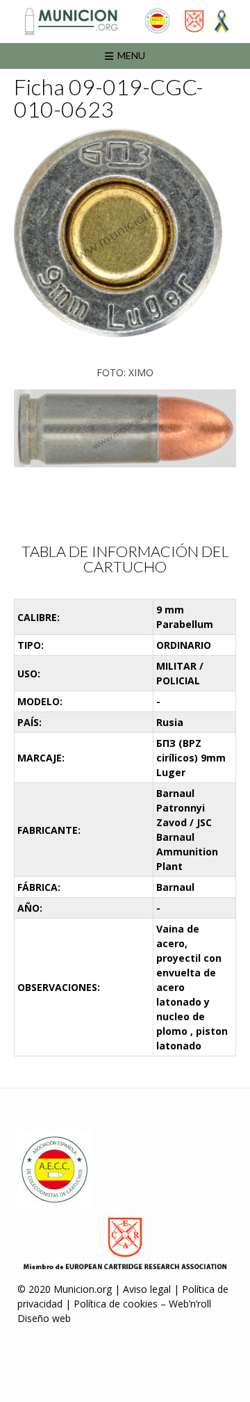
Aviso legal (147, 1289)
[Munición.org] (125, 21)
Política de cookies (116, 1303)
